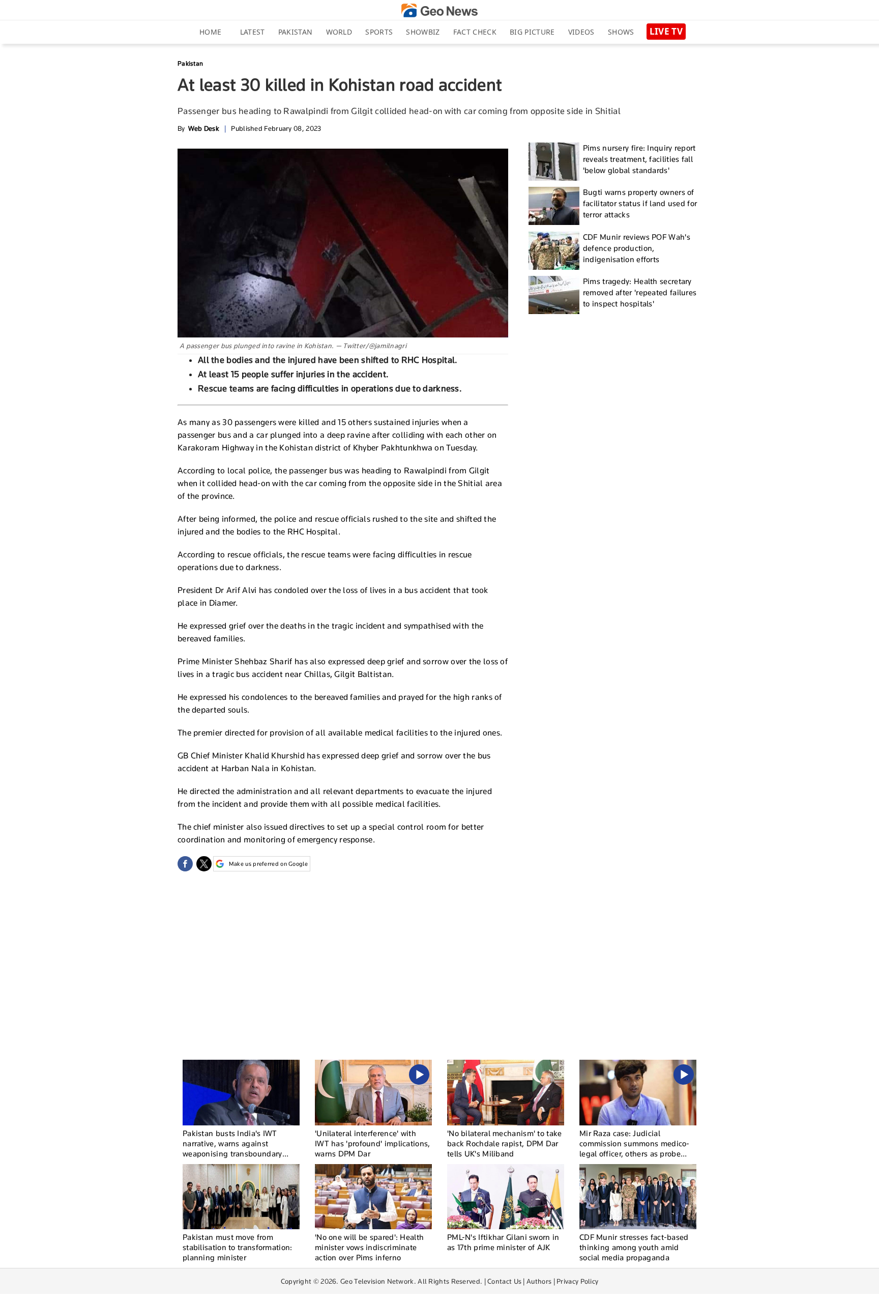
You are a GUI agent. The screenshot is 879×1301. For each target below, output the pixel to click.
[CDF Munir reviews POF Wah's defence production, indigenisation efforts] (554, 251)
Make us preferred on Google (268, 863)
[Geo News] (439, 10)
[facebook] (185, 863)
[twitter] (204, 863)
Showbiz (423, 32)
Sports (379, 32)
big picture (532, 32)
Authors (538, 1281)
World (339, 32)
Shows (621, 32)
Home (210, 32)
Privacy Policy (577, 1281)
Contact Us (504, 1281)
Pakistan (295, 32)
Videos (581, 32)
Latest (252, 32)
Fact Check (474, 32)
